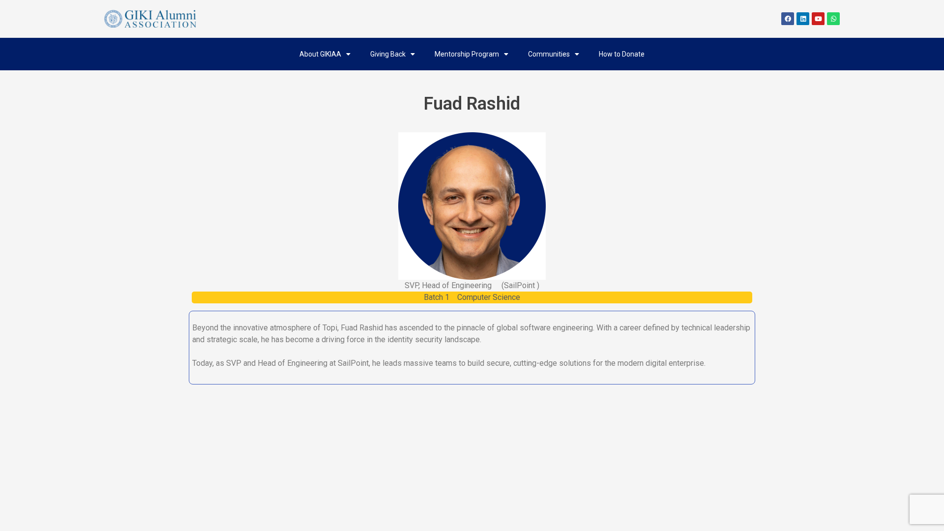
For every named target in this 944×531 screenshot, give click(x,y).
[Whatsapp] (833, 18)
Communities (549, 54)
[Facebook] (787, 18)
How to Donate (622, 54)
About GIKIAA (320, 54)
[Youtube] (818, 18)
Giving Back (388, 54)
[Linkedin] (802, 18)
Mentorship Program (467, 54)
